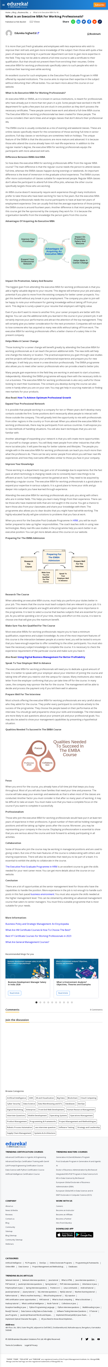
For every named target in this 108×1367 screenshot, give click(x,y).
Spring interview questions (36, 1288)
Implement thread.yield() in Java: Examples (72, 1315)
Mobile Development (37, 1115)
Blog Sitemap (11, 1235)
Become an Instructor (65, 1210)
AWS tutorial (44, 1299)
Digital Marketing (15, 1109)
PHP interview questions (69, 1284)
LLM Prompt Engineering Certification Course (24, 1165)
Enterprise (30, 1109)
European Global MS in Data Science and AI (74, 1190)
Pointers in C (55, 1288)
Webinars (9, 1244)
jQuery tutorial (28, 1292)
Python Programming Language (41, 1307)
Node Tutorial (52, 1303)
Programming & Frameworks (43, 1121)
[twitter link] (87, 1339)
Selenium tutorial (12, 1280)
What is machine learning (30, 1295)
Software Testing (66, 1127)
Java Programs (11, 1315)
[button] (36, 1002)
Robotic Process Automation (19, 1127)
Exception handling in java (15, 1307)
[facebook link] (81, 1339)
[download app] (65, 1235)
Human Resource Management (81, 1109)
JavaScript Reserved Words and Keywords (36, 1315)
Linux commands (70, 1288)
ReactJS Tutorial (11, 1311)
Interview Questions (16, 1115)
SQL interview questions (47, 1292)
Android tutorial (87, 1288)
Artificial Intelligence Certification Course (22, 1174)
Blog (14, 12)
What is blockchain (82, 1299)
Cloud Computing (88, 1098)
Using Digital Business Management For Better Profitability (51, 657)
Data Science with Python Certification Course (24, 1170)
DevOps (81, 1103)
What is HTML (66, 1280)
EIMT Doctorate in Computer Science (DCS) (74, 1195)
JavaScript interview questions (30, 1284)
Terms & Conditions (13, 1345)
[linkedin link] (93, 1339)
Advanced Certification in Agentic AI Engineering (25, 1157)
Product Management (17, 1121)
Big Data (61, 1098)
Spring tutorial (51, 1284)
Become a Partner (63, 1218)
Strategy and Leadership (88, 1127)
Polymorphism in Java (14, 1288)
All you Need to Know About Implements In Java (57, 1319)
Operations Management (81, 1115)
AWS (31, 1098)
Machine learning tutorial (85, 1292)
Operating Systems (58, 1115)
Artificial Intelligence (16, 1098)
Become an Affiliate (64, 1214)
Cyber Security (13, 1103)
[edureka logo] (48, 5)
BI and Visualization (45, 1098)
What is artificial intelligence (33, 1303)
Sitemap (9, 1231)
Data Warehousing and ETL (50, 1103)
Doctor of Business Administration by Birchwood (76, 1170)
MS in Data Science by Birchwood (70, 1178)
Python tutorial (11, 1295)
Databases (70, 1103)
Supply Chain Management (19, 1133)
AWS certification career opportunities (20, 1299)
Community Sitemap (13, 1239)
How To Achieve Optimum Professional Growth (44, 397)
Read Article (14, 993)
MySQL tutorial (66, 1292)
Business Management (24, 12)
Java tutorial (53, 1280)
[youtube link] (98, 1339)
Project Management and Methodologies (77, 1121)
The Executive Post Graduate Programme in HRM (31, 866)
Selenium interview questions (33, 1280)
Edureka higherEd (25, 33)
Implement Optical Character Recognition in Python (21, 1319)
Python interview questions (68, 1307)
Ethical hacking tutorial (52, 1295)
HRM (75, 520)
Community (10, 1227)
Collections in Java (69, 1303)
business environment (42, 894)
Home (7, 12)
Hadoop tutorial (11, 1303)
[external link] (38, 33)
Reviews (9, 1214)
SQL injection (70, 1295)
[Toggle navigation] (3, 5)
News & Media (11, 1210)
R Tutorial (93, 1311)
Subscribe (99, 5)
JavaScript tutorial (12, 1292)
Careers (59, 1206)
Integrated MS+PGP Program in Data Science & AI (77, 1174)
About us (9, 1206)
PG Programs (30, 1263)
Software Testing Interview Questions (71, 1311)
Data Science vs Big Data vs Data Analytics (37, 1311)
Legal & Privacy (31, 1345)
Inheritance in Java (89, 1284)
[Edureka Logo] (16, 1145)
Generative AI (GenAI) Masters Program (73, 1157)
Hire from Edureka (64, 1223)
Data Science (29, 1103)
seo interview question (45, 1127)
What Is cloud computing (62, 1299)
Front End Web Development (51, 1109)
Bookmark (95, 33)
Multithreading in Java (91, 1307)
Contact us (9, 1218)
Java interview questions (85, 1280)
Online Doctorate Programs (61, 1263)
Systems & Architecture (44, 1133)
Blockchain (72, 1098)
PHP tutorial (10, 1284)
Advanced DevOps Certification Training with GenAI (27, 1161)
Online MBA (10, 1266)
